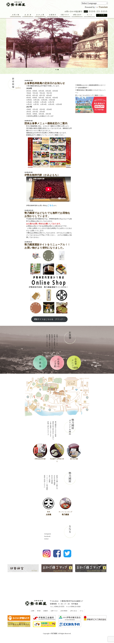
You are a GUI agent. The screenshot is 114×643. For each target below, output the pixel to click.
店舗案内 (45, 610)
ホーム (81, 610)
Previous (3, 42)
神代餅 (39, 610)
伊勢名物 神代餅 (40, 459)
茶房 (48, 513)
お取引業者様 (63, 610)
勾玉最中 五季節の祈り (57, 460)
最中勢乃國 (74, 459)
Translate (103, 7)
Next (111, 42)
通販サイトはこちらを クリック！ (49, 319)
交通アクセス (54, 610)
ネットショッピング (65, 513)
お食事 (32, 610)
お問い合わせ (73, 610)
